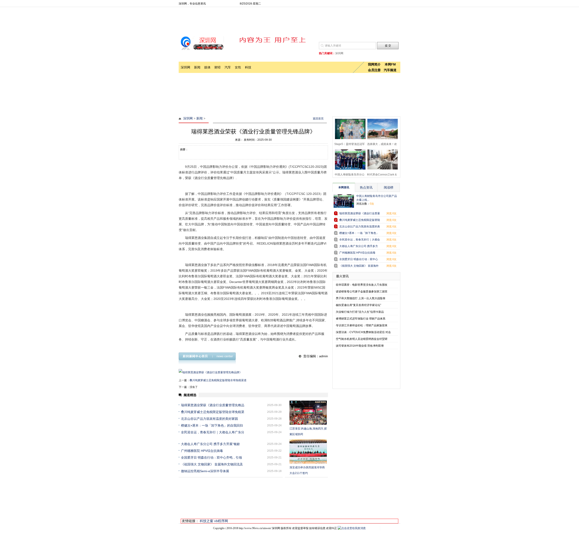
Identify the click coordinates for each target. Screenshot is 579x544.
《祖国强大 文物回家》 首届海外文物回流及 (212, 464)
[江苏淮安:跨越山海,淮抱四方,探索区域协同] (308, 413)
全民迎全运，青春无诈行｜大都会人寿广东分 (212, 432)
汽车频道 (390, 70)
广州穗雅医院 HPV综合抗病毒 (202, 451)
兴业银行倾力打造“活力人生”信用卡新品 (360, 311)
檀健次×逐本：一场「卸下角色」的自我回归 (212, 425)
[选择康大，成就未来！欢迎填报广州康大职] (381, 128)
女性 (238, 67)
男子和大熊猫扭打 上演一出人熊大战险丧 (360, 298)
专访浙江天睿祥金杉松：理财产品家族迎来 (361, 325)
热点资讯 (366, 187)
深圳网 (185, 67)
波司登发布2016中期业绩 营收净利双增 (360, 345)
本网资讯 (343, 187)
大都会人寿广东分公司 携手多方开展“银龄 (210, 444)
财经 (217, 67)
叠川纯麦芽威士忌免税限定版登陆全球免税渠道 (218, 380)
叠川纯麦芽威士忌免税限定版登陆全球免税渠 (212, 412)
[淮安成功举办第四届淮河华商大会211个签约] (308, 451)
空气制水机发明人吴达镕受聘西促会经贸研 (361, 339)
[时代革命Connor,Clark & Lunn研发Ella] (381, 159)
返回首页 (318, 118)
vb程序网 (221, 521)
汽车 (228, 67)
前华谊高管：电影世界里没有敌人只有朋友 (361, 284)
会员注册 (374, 70)
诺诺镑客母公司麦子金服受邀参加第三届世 (361, 291)
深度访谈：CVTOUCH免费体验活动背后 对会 (363, 332)
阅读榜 (388, 187)
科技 (248, 67)
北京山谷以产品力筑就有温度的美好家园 (209, 418)
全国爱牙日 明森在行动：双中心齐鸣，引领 (211, 457)
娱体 (207, 67)
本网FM (390, 64)
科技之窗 (206, 521)
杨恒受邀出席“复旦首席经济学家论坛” (358, 305)
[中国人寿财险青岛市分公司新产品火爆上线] (349, 159)
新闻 (197, 67)
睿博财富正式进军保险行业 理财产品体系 (360, 318)
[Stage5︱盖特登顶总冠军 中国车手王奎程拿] (349, 128)
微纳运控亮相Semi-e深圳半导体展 (205, 471)
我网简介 (374, 64)
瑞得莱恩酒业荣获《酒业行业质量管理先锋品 (212, 405)
